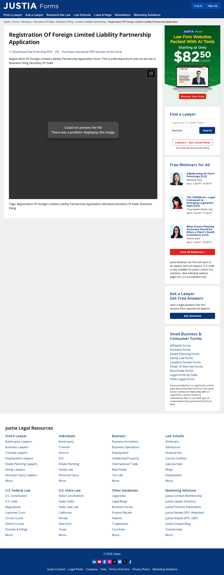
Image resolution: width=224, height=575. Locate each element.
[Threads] (115, 562)
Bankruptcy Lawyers (18, 441)
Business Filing (65, 21)
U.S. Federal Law (17, 490)
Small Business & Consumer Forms (186, 336)
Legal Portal (75, 569)
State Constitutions (71, 496)
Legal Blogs (119, 501)
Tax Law (117, 475)
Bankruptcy (66, 441)
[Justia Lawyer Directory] (130, 562)
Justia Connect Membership (183, 496)
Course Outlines (176, 458)
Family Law (66, 469)
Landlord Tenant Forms (185, 362)
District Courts (14, 524)
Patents (117, 518)
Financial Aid (173, 453)
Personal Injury (69, 475)
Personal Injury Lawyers (21, 475)
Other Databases (125, 490)
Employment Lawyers (19, 458)
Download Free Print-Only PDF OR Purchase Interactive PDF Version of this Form (67, 52)
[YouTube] (99, 562)
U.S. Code (11, 501)
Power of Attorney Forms (186, 366)
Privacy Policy (141, 569)
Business (118, 436)
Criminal (64, 447)
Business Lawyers (17, 447)
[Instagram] (109, 562)
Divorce (64, 453)
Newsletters (123, 14)
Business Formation (125, 441)
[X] (125, 562)
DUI (61, 458)
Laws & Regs (103, 14)
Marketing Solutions (147, 14)
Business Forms (180, 350)
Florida (63, 518)
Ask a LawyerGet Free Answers (186, 296)
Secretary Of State (44, 21)
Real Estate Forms (181, 371)
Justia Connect (56, 569)
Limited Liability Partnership (90, 21)
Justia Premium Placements (183, 507)
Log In (198, 5)
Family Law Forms (181, 358)
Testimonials (173, 529)
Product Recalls (122, 512)
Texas (62, 529)
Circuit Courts (14, 518)
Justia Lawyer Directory (180, 501)
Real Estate (119, 469)
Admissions (172, 447)
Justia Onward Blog (178, 524)
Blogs (169, 469)
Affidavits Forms (180, 345)
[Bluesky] (120, 562)
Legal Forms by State (183, 375)
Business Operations (125, 447)
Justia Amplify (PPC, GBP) (181, 518)
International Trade (125, 464)
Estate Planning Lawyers (21, 464)
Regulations (13, 507)
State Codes (66, 501)
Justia (7, 21)
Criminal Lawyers (16, 453)
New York (65, 524)
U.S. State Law (70, 490)
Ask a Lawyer (34, 14)
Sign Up (213, 5)
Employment (120, 453)
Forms (15, 21)
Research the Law (58, 14)
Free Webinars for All (190, 164)
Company (92, 569)
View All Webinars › (192, 252)
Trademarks (120, 524)
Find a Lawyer (13, 14)
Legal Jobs (119, 496)
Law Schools (82, 14)
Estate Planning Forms (185, 354)
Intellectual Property (125, 458)
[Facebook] (104, 562)
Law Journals (173, 464)
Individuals (67, 436)
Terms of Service (119, 569)
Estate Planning (69, 464)
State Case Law (68, 507)
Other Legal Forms (182, 379)
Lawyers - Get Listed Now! (192, 142)
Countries (118, 529)
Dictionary (172, 441)
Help (103, 569)
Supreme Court (15, 512)
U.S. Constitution (16, 496)
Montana (26, 21)
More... (9, 481)
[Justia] (20, 6)
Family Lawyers (15, 469)
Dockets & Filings (16, 529)
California (65, 512)
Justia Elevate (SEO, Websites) (184, 512)
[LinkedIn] (94, 562)
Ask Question (192, 316)
